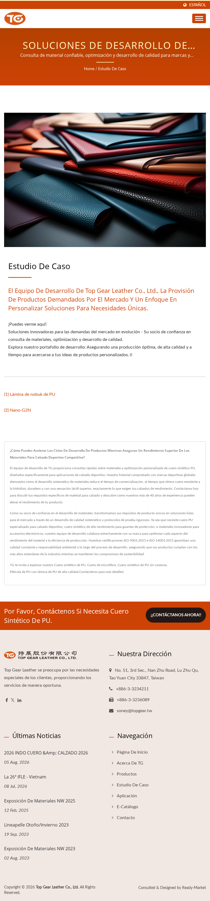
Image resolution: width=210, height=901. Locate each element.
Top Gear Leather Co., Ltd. (57, 887)
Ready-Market (194, 888)
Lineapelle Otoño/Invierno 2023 (36, 825)
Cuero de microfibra (101, 565)
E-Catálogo (127, 807)
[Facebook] (6, 700)
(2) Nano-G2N (17, 410)
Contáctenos (88, 571)
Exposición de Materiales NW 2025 (39, 801)
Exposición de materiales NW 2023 (39, 849)
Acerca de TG (130, 763)
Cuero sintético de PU (70, 565)
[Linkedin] (19, 700)
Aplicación (127, 796)
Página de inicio (132, 752)
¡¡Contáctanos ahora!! (176, 615)
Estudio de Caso (112, 69)
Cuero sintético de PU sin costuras (142, 565)
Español (197, 5)
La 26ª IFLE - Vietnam (25, 777)
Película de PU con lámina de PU (33, 571)
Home (89, 69)
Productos (127, 774)
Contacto (126, 818)
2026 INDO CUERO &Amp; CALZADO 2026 (46, 753)
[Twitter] (13, 700)
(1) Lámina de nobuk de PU (29, 394)
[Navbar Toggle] (199, 18)
